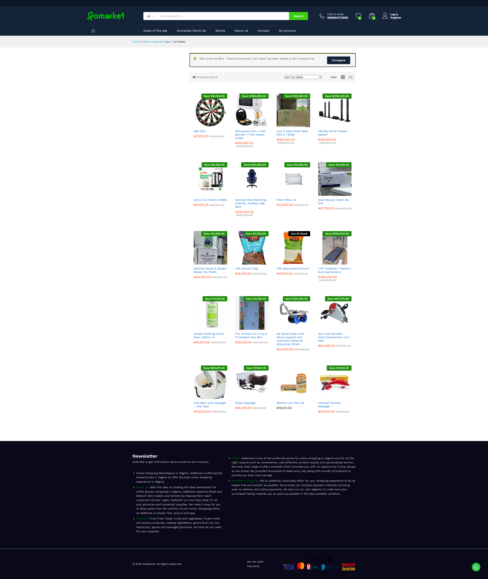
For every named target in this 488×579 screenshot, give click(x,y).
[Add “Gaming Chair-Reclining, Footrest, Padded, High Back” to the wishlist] (260, 193)
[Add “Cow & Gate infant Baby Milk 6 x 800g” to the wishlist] (302, 125)
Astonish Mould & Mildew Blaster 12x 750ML (210, 270)
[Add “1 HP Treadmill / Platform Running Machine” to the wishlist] (343, 262)
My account (287, 30)
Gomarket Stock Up (191, 30)
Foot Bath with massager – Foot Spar (210, 404)
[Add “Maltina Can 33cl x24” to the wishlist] (302, 396)
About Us (241, 30)
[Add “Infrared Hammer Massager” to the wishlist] (343, 396)
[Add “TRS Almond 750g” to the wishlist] (260, 262)
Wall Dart (200, 131)
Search (298, 16)
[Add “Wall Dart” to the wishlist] (219, 125)
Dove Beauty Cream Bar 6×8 (333, 201)
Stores (220, 30)
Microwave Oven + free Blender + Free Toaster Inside (250, 135)
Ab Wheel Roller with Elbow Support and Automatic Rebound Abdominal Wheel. (290, 339)
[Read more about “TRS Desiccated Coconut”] (284, 262)
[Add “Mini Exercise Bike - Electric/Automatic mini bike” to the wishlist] (343, 327)
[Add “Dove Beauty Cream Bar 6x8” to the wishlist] (343, 193)
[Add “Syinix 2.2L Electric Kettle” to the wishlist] (219, 193)
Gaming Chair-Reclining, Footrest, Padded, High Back (251, 203)
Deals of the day (155, 30)
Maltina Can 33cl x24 (290, 402)
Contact (264, 30)
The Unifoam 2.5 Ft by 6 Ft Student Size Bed (251, 335)
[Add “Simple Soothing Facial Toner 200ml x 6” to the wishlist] (219, 327)
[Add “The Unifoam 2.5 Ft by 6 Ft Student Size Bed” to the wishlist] (260, 327)
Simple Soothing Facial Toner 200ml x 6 (209, 335)
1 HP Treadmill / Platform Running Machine (334, 270)
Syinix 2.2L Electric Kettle (210, 199)
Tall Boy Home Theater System (333, 133)
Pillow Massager (245, 402)
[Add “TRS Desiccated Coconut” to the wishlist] (302, 262)
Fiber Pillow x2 (286, 199)
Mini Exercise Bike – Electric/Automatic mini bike (333, 337)
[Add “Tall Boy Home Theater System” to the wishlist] (343, 125)
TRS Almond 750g (246, 268)
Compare (338, 60)
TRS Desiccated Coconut (293, 268)
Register (395, 17)
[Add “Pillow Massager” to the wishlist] (260, 396)
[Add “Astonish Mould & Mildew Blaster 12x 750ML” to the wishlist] (219, 262)
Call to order (335, 14)
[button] (201, 125)
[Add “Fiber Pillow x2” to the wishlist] (302, 193)
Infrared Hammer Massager (329, 404)
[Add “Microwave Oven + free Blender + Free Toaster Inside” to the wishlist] (260, 125)
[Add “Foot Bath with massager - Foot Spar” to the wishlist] (219, 396)
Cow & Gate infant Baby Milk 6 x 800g (292, 133)
